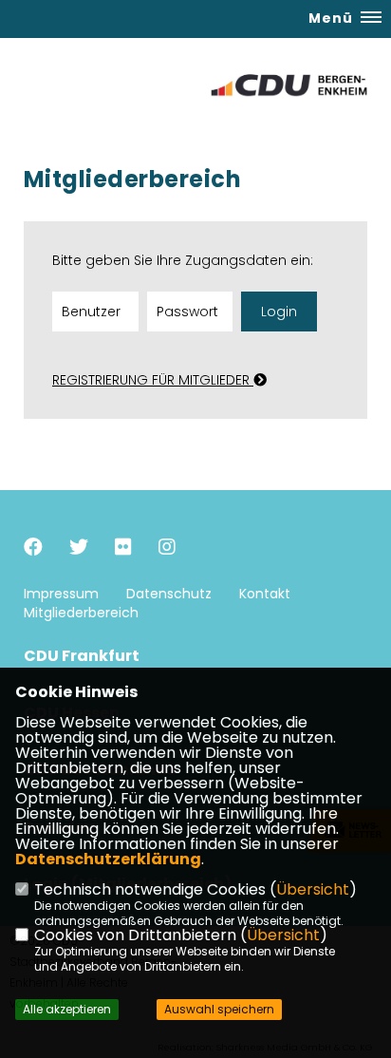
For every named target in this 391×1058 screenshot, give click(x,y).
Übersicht (312, 889)
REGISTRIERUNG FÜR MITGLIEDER (152, 379)
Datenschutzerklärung (108, 859)
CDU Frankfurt (82, 656)
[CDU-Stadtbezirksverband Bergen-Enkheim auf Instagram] (167, 549)
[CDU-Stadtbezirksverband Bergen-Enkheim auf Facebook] (33, 549)
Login (279, 311)
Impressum (61, 593)
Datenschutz (169, 593)
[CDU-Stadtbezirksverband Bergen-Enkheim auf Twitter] (78, 549)
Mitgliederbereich (81, 612)
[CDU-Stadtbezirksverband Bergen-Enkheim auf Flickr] (123, 549)
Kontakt (264, 593)
